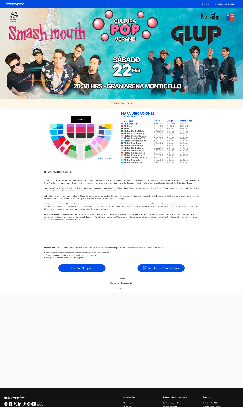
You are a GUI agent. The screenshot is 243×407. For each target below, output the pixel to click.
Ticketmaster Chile (210, 403)
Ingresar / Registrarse (224, 4)
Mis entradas (128, 403)
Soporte (205, 4)
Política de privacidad (172, 403)
